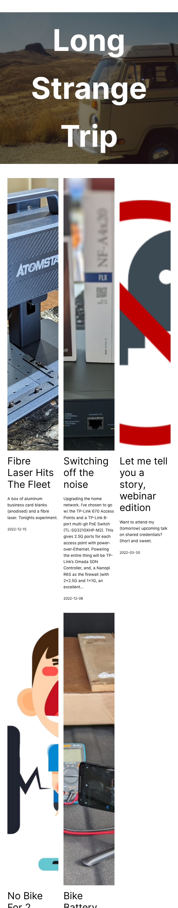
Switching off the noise (86, 472)
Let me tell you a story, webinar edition (144, 484)
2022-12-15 (16, 529)
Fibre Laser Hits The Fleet (30, 472)
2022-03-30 (130, 552)
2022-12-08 (73, 598)
